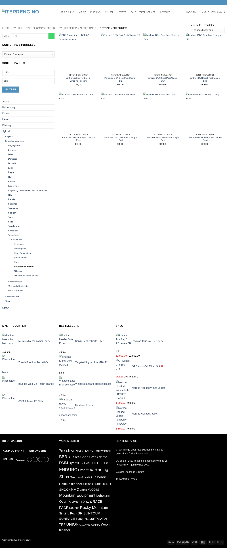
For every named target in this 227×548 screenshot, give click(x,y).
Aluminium (19, 244)
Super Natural (85, 518)
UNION (72, 524)
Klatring (95, 12)
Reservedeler (20, 257)
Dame (5, 113)
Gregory (75, 477)
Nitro (107, 495)
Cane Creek (89, 457)
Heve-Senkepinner (23, 253)
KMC (75, 489)
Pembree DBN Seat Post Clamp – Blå (120, 79)
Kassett (11, 181)
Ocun (63, 502)
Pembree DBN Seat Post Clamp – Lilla (205, 79)
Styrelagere (13, 226)
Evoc (81, 470)
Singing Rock (68, 513)
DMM (63, 463)
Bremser (12, 150)
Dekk (10, 154)
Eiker (10, 168)
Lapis (83, 489)
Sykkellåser (13, 230)
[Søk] (57, 12)
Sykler (8, 301)
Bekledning (67, 12)
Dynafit (74, 463)
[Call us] (223, 2)
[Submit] (51, 36)
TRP (62, 524)
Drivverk (12, 163)
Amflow (98, 451)
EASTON (90, 463)
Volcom (82, 525)
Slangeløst (13, 208)
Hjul (10, 177)
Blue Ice (74, 457)
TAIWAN (101, 518)
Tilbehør (18, 271)
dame (103, 457)
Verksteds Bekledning (18, 286)
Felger (11, 172)
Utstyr (122, 12)
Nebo (100, 495)
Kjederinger (13, 186)
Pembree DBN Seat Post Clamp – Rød (120, 139)
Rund (16, 262)
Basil (107, 451)
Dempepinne (20, 248)
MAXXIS (93, 489)
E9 (81, 463)
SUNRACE (67, 518)
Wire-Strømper (15, 290)
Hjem (5, 28)
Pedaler (12, 199)
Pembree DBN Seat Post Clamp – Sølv (163, 139)
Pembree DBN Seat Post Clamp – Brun (163, 79)
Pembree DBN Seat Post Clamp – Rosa (78, 139)
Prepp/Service (147, 12)
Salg (133, 12)
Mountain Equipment (77, 495)
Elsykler (9, 136)
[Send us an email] (220, 2)
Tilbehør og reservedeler (26, 275)
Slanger (12, 213)
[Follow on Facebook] (214, 2)
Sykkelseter (68, 28)
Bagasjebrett (14, 145)
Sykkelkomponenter (40, 28)
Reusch (74, 508)
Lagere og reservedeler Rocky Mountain (28, 190)
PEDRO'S (85, 501)
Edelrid (102, 463)
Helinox (88, 484)
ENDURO (68, 469)
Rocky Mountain (94, 507)
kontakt (123, 479)
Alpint (82, 12)
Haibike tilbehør (70, 484)
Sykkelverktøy (15, 281)
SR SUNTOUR (89, 513)
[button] (191, 12)
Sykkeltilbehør (12, 296)
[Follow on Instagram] (217, 2)
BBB (63, 457)
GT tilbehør (97, 477)
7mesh (64, 451)
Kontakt (165, 12)
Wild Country (92, 524)
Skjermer (12, 204)
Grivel (85, 477)
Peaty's (73, 501)
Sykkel (109, 12)
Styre (10, 221)
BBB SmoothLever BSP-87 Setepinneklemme (79, 79)
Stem (10, 217)
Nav (10, 195)
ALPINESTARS (82, 451)
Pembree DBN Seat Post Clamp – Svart (205, 139)
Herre (5, 119)
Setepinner (88, 28)
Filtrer (10, 89)
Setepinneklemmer (24, 266)
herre (98, 483)
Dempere (12, 159)
